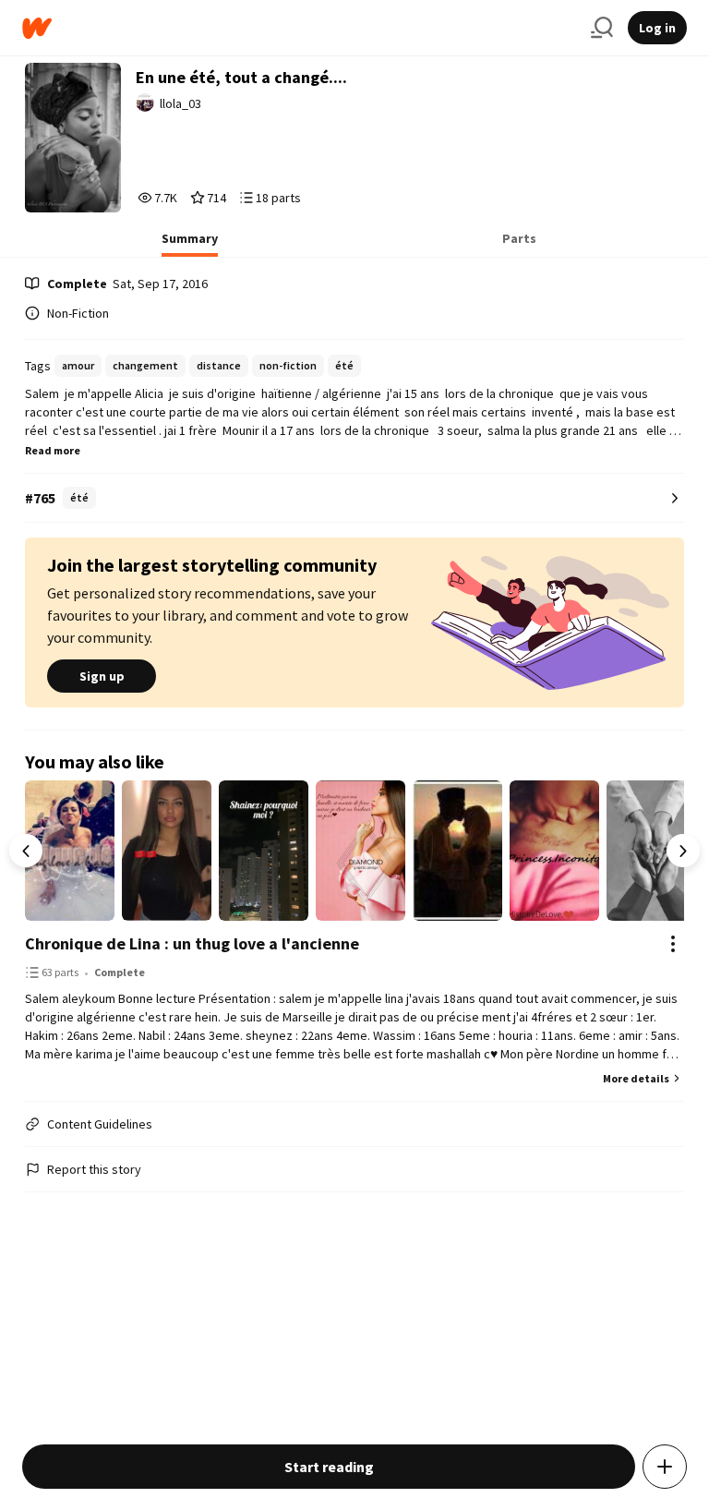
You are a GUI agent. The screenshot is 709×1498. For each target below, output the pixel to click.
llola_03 (180, 103)
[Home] (299, 28)
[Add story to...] (665, 1466)
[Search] (602, 28)
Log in (657, 27)
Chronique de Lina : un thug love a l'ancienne (192, 943)
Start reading (329, 1466)
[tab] (190, 244)
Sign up (102, 676)
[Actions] (673, 944)
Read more (52, 450)
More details (636, 1078)
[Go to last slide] (25, 850)
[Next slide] (683, 850)
